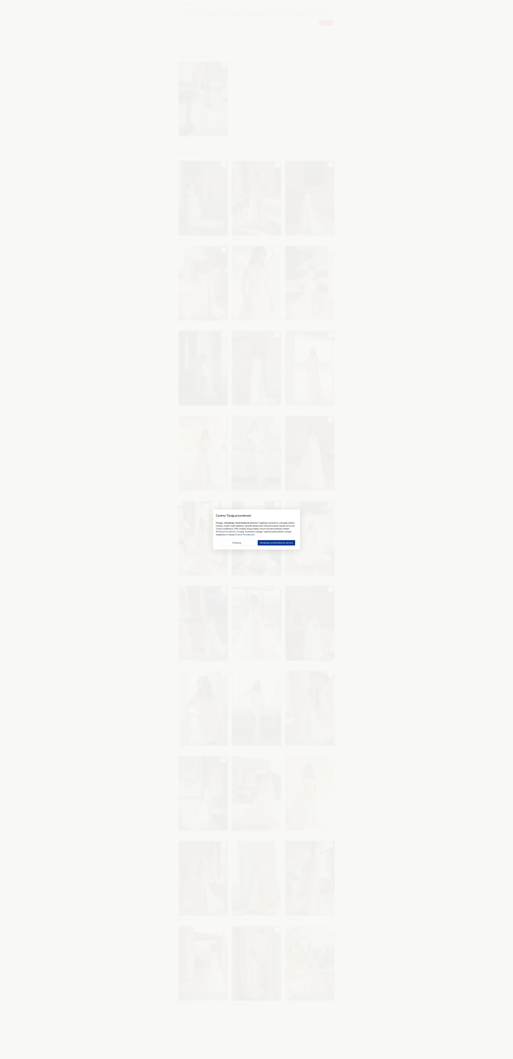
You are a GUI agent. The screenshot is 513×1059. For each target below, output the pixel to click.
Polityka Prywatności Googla (230, 531)
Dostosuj (236, 542)
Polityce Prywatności (245, 534)
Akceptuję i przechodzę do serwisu (276, 542)
